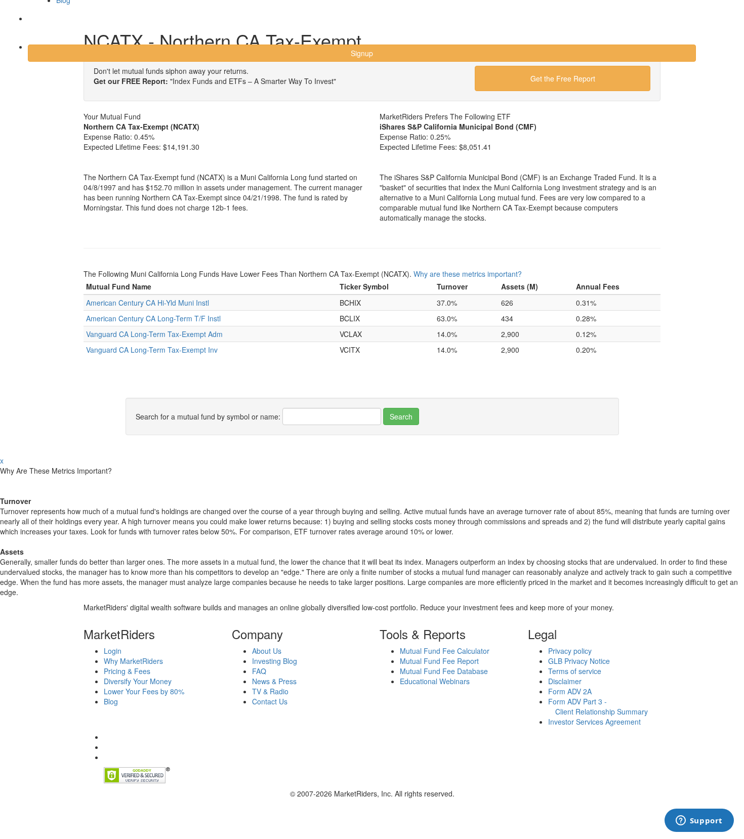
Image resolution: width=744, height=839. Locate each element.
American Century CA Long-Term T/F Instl (153, 318)
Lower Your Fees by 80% (144, 691)
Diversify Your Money (138, 681)
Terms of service (574, 671)
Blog (111, 701)
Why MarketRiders (133, 661)
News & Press (274, 681)
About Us (266, 651)
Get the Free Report (562, 78)
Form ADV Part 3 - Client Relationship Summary (598, 706)
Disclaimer (565, 681)
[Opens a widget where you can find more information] (699, 821)
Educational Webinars (435, 681)
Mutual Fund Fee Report (439, 661)
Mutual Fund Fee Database (444, 671)
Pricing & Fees (127, 671)
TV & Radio (270, 691)
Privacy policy (570, 651)
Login (45, 25)
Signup (362, 53)
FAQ (259, 671)
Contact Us (269, 701)
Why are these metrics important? (468, 274)
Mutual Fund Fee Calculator (444, 651)
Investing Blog (274, 661)
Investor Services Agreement (594, 722)
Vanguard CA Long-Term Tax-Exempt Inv (152, 350)
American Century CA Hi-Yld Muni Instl (147, 303)
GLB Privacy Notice (579, 661)
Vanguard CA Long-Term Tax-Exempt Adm (154, 334)
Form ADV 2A (570, 691)
